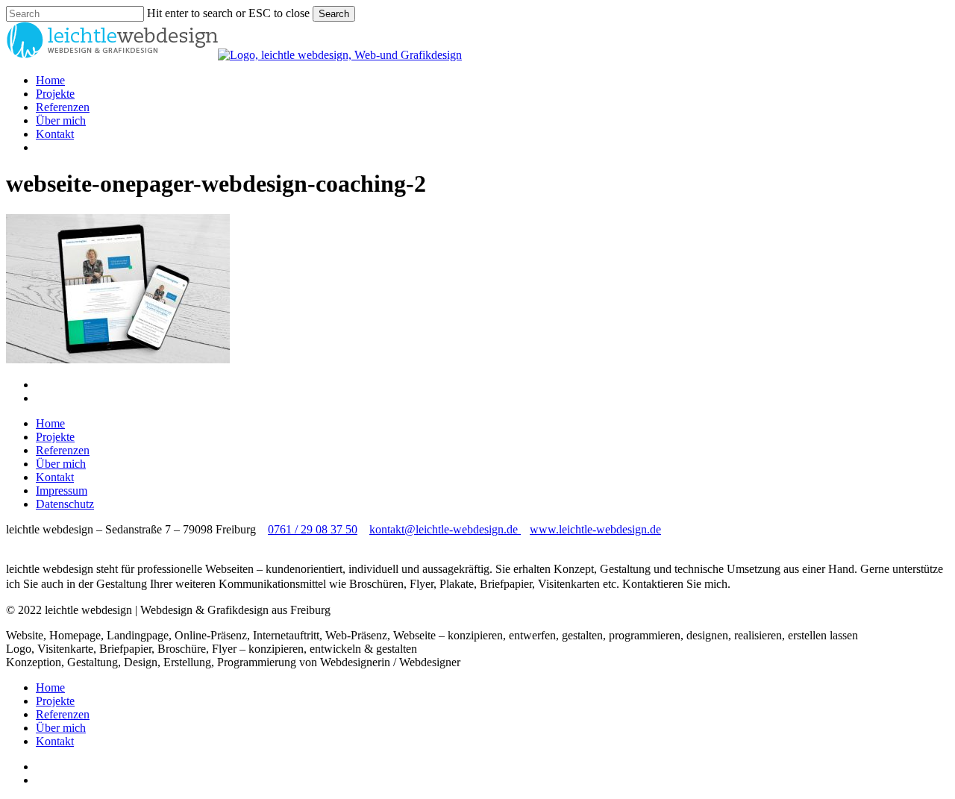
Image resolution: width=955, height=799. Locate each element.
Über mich (61, 463)
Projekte (55, 436)
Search (334, 13)
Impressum (61, 490)
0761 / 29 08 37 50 (312, 529)
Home (50, 423)
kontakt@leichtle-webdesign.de (445, 529)
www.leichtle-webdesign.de (595, 529)
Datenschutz (65, 504)
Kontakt (55, 477)
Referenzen (63, 450)
